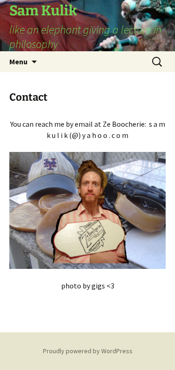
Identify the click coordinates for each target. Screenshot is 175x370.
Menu (18, 61)
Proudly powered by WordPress (88, 351)
